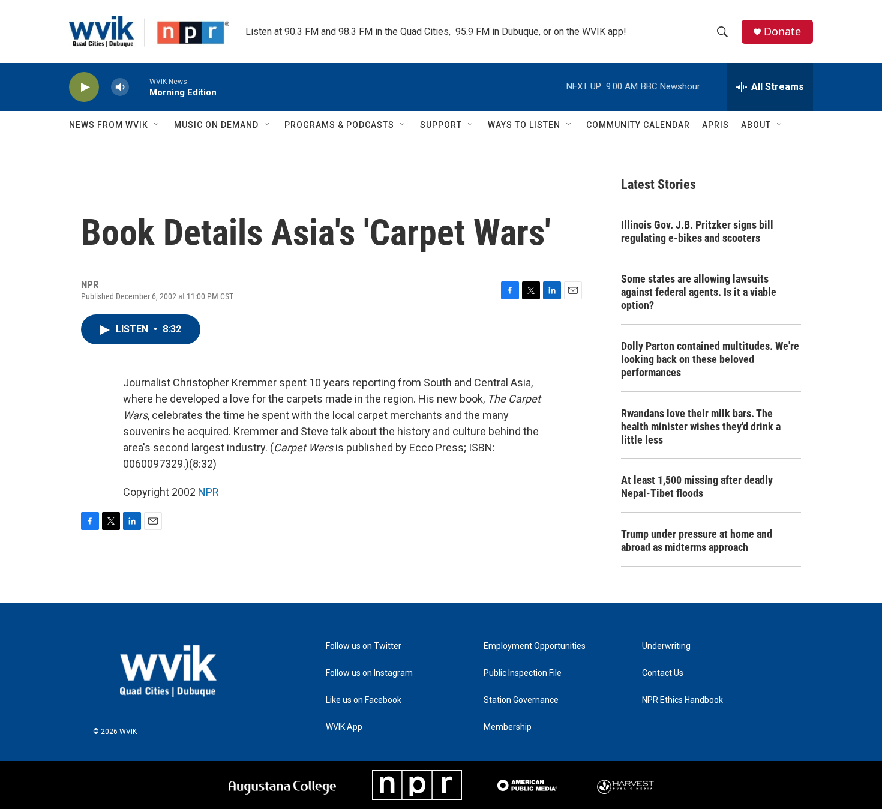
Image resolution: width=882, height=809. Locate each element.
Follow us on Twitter (363, 646)
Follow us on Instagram (369, 673)
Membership (508, 727)
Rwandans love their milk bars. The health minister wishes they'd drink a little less (701, 426)
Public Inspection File (523, 673)
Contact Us (662, 673)
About (756, 125)
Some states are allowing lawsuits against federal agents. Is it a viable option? (698, 291)
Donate (782, 31)
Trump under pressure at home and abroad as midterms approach (696, 540)
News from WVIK (108, 125)
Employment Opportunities (535, 646)
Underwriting (666, 646)
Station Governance (521, 700)
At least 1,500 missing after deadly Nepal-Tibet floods (697, 486)
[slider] (139, 86)
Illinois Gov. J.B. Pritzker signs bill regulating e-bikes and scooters (697, 231)
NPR (208, 492)
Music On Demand (216, 125)
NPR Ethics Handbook (682, 700)
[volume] (120, 87)
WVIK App (344, 727)
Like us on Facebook (363, 700)
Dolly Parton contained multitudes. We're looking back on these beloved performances (710, 359)
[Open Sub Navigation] (157, 125)
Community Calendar (638, 125)
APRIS (715, 125)
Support (441, 125)
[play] (84, 87)
